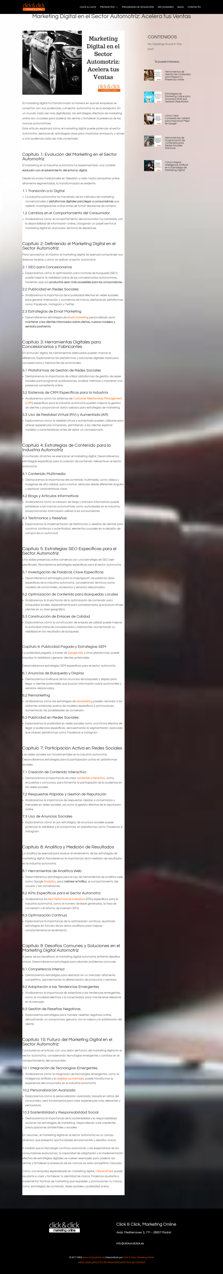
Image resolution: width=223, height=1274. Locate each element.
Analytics (50, 881)
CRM (29, 403)
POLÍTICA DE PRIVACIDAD (106, 1262)
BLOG (181, 7)
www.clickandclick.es (94, 1257)
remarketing (84, 701)
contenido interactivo (91, 778)
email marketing (78, 317)
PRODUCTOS (107, 7)
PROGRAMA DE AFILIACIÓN (138, 7)
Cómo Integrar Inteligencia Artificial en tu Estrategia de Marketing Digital (176, 166)
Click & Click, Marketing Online (138, 1257)
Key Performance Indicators (66, 899)
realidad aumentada (70, 1078)
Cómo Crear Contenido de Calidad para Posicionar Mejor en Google (177, 119)
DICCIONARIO (166, 7)
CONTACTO (194, 7)
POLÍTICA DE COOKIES (133, 1262)
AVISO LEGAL (85, 1262)
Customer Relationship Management (97, 398)
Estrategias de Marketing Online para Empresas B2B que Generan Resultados (177, 97)
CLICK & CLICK (88, 7)
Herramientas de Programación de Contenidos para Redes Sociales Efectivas (175, 142)
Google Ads (75, 652)
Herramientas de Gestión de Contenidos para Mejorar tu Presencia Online (178, 75)
